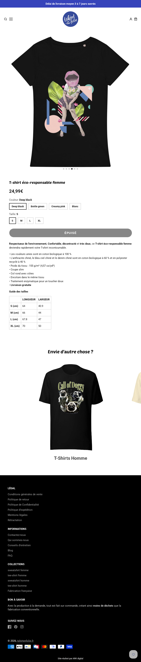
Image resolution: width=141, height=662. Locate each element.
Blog (10, 550)
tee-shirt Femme (17, 575)
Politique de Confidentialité (23, 504)
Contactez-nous (17, 535)
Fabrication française (20, 590)
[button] (63, 169)
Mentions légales (18, 515)
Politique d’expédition (20, 509)
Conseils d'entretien (19, 545)
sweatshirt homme (18, 580)
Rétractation (15, 520)
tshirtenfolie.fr (25, 640)
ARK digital (78, 658)
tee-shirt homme (17, 585)
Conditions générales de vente (25, 494)
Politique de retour (18, 499)
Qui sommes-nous (18, 540)
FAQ (10, 555)
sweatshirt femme (18, 570)
